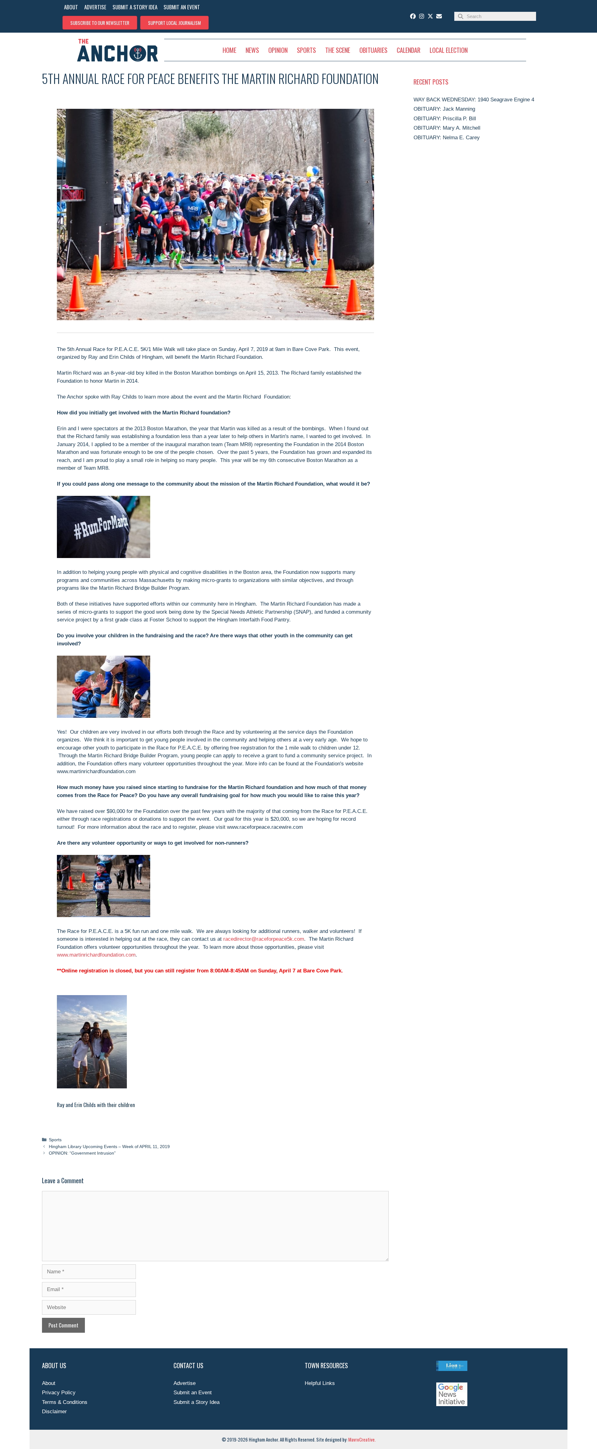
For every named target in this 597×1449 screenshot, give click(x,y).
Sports (55, 1139)
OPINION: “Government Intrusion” (82, 1153)
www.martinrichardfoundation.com (96, 955)
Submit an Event (193, 1393)
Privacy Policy (59, 1393)
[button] (99, 23)
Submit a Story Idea (197, 1402)
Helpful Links (320, 1383)
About (48, 1383)
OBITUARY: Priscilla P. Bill (445, 119)
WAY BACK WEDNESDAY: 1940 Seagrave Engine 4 (474, 100)
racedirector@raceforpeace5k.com (263, 939)
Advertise (185, 1383)
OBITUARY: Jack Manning (444, 109)
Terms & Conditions (64, 1402)
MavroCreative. (362, 1439)
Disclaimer (54, 1411)
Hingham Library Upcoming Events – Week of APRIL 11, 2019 (109, 1146)
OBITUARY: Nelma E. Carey (447, 138)
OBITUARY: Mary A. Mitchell (447, 128)
